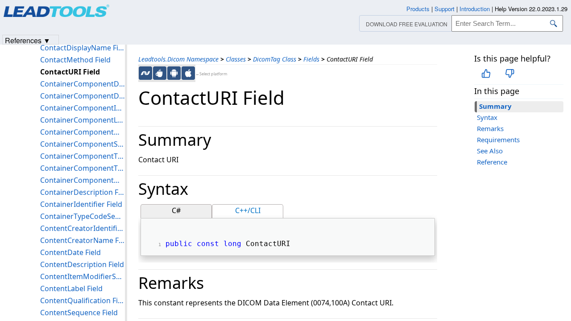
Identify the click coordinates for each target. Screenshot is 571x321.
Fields (311, 59)
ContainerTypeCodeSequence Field (82, 216)
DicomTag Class (274, 59)
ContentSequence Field (79, 312)
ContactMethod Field (75, 60)
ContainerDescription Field (82, 192)
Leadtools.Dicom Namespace (178, 59)
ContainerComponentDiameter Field (82, 96)
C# (176, 210)
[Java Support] (159, 73)
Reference (492, 161)
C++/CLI (248, 210)
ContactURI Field (70, 72)
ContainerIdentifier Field (81, 204)
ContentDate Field (70, 252)
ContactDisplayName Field (82, 48)
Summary (495, 106)
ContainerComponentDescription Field (82, 84)
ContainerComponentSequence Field (82, 144)
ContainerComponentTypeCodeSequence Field (82, 168)
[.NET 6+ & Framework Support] (145, 73)
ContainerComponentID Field (82, 108)
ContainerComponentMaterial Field (82, 132)
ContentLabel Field (71, 288)
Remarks (490, 128)
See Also (490, 150)
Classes (236, 59)
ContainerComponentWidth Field (82, 180)
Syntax (487, 117)
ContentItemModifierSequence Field (82, 276)
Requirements (498, 139)
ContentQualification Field (82, 300)
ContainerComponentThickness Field (82, 156)
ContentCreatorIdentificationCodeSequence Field (82, 228)
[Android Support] (174, 73)
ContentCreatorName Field (82, 240)
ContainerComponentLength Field (82, 120)
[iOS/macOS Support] (188, 73)
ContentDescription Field (82, 264)
